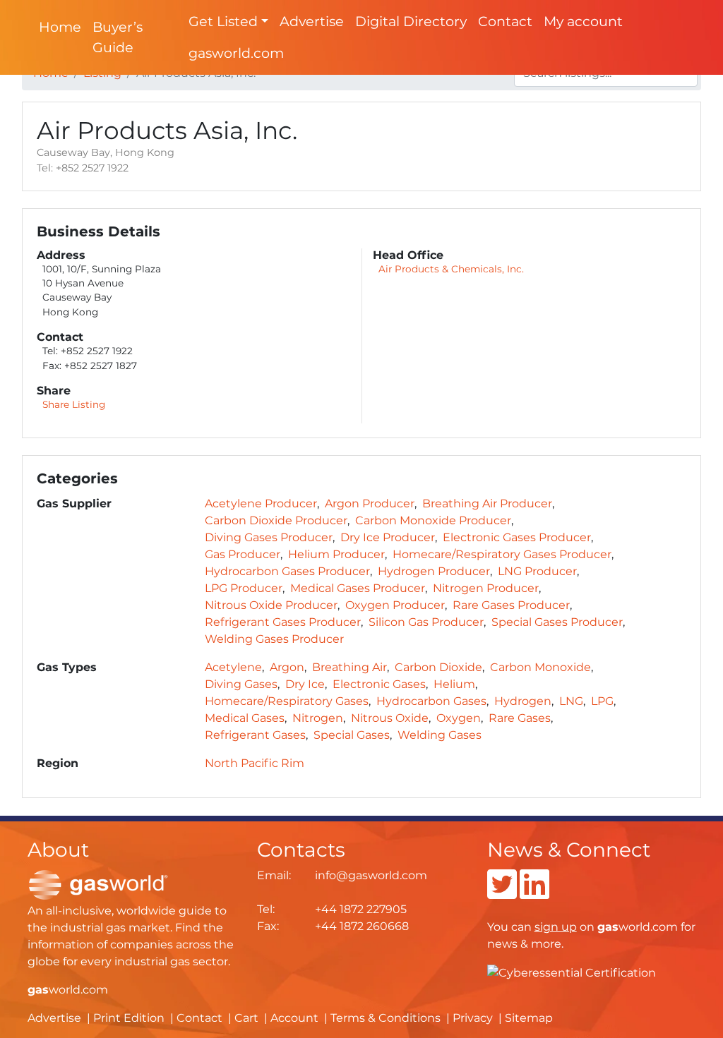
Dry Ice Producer (387, 537)
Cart (246, 1018)
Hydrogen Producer (434, 571)
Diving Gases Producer (269, 537)
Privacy (473, 1018)
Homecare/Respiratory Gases (287, 701)
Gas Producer (242, 554)
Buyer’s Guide (117, 37)
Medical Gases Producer (357, 588)
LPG (602, 701)
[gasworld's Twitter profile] (502, 893)
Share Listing (73, 404)
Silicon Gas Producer (426, 622)
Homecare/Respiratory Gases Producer (502, 554)
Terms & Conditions (385, 1018)
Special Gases (351, 735)
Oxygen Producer (395, 605)
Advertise (312, 21)
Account (294, 1018)
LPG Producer (243, 588)
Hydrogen (522, 701)
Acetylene (233, 667)
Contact (505, 21)
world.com (68, 989)
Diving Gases (241, 684)
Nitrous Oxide (390, 718)
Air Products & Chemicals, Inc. (451, 268)
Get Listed (223, 21)
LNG (571, 701)
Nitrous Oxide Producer (271, 605)
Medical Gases (245, 718)
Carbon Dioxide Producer (276, 520)
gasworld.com (236, 52)
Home (60, 26)
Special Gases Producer (557, 622)
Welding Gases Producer (274, 639)
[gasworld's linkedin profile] (534, 893)
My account (583, 21)
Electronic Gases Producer (517, 537)
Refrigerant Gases (255, 735)
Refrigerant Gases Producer (283, 622)
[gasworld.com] (98, 884)
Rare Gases (520, 718)
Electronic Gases (379, 684)
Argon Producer (369, 503)
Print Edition (129, 1018)
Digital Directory (411, 21)
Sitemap (529, 1018)
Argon (287, 667)
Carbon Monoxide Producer (433, 520)
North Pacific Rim (254, 763)
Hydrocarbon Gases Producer (287, 571)
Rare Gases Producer (511, 605)
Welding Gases (440, 735)
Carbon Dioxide (438, 667)
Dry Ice (305, 684)
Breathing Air (349, 667)
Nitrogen (317, 718)
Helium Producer (336, 554)
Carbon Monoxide (540, 667)
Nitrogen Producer (486, 588)
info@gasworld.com (371, 875)
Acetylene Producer (261, 503)
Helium (454, 684)
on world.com (606, 927)
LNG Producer (537, 571)
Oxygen (458, 718)
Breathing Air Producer (487, 503)
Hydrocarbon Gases (431, 701)
